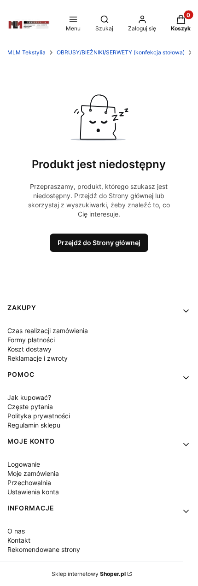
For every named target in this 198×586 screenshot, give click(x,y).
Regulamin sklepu (33, 425)
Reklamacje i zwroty (37, 358)
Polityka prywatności (38, 416)
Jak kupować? (29, 397)
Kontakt (18, 540)
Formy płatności (31, 340)
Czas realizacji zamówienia (47, 330)
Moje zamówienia (33, 473)
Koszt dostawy (29, 349)
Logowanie (23, 464)
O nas (16, 531)
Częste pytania (30, 406)
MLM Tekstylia (26, 52)
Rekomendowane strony (43, 549)
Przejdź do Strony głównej (99, 242)
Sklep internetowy (89, 573)
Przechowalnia (29, 482)
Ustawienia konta (33, 492)
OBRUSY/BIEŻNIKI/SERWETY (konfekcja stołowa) (121, 52)
